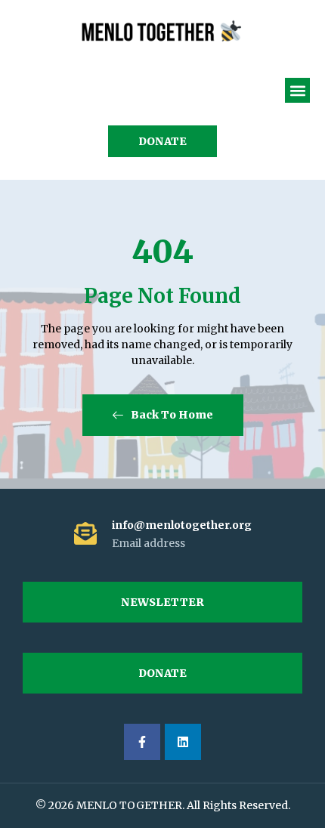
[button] (297, 90)
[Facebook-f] (142, 742)
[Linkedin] (183, 742)
